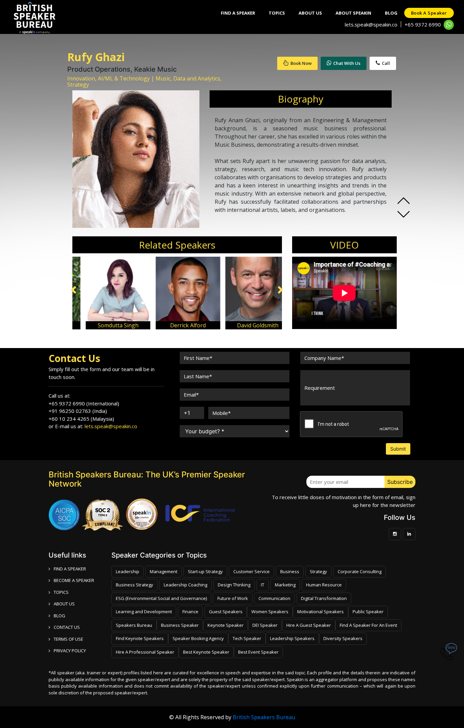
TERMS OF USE (68, 639)
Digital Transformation (324, 598)
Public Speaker (368, 611)
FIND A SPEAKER (70, 569)
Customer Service (251, 571)
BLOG (59, 616)
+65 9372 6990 (423, 24)
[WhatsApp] (449, 25)
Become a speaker (74, 580)
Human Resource (324, 585)
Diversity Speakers (342, 638)
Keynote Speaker (226, 625)
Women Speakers (269, 611)
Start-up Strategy (205, 571)
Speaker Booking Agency (198, 638)
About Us (310, 13)
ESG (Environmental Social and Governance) (161, 598)
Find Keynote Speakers (140, 638)
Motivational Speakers (320, 611)
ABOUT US (64, 604)
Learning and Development (144, 611)
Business (289, 571)
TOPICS (61, 592)
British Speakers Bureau (264, 717)
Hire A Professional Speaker (145, 652)
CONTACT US (67, 627)
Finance (190, 611)
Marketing (285, 585)
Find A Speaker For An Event (368, 625)
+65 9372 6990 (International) (84, 403)
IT (262, 585)
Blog (391, 13)
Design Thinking (234, 585)
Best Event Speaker (258, 652)
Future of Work (232, 598)
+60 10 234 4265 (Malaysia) (81, 418)
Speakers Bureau (134, 625)
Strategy (318, 571)
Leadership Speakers (292, 638)
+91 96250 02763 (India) (78, 410)
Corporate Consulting (359, 571)
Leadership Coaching (185, 585)
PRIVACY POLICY (70, 651)
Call (386, 63)
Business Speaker (180, 625)
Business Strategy (134, 585)
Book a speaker (429, 13)
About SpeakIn (353, 13)
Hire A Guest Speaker (308, 625)
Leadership (127, 571)
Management (163, 571)
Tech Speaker (247, 638)
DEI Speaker (265, 625)
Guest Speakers (226, 611)
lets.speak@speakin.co (371, 24)
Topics (277, 13)
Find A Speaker (238, 13)
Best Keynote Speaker (206, 652)
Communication (274, 598)
